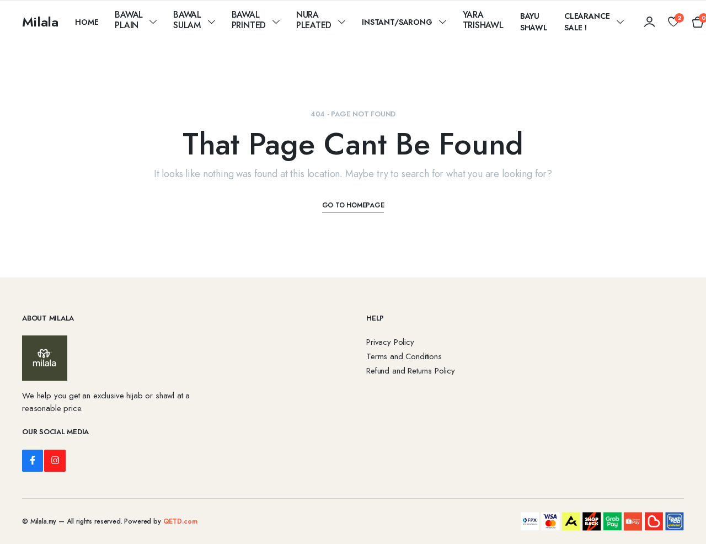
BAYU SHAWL (534, 21)
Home (86, 22)
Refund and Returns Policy (410, 371)
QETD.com (180, 521)
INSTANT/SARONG (397, 22)
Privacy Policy (390, 342)
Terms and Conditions (404, 356)
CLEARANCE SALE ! (587, 21)
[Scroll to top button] (681, 519)
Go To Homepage (353, 205)
